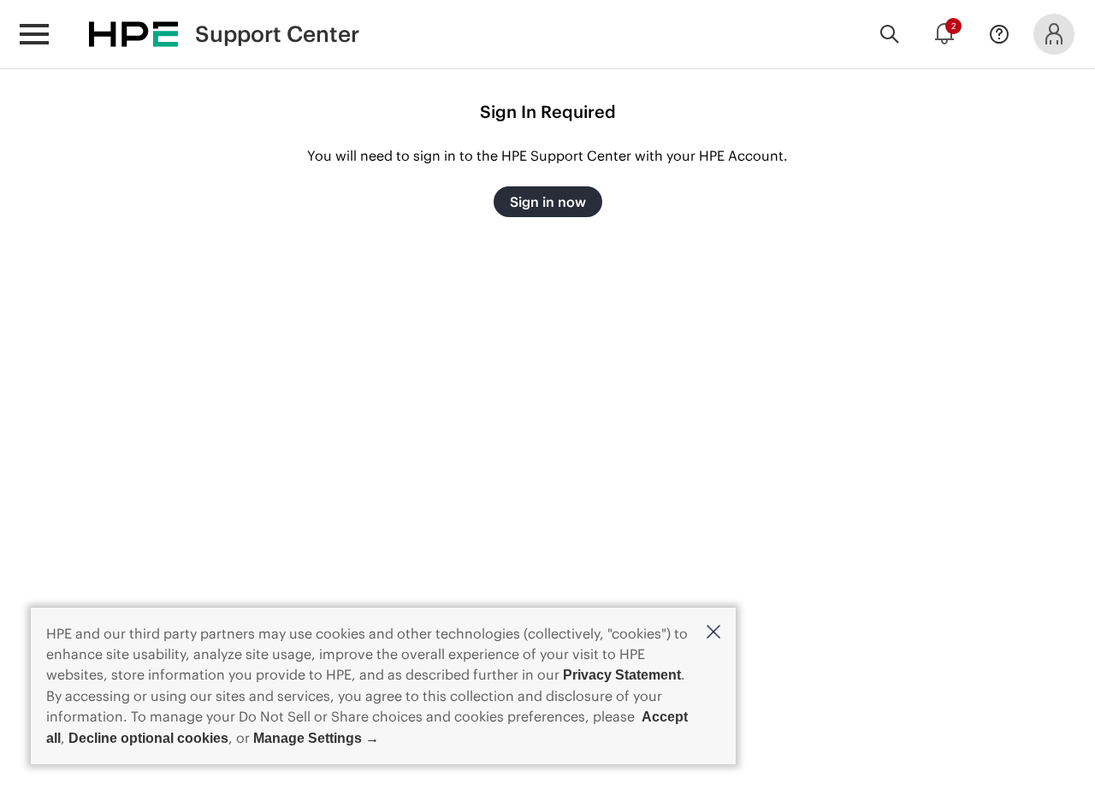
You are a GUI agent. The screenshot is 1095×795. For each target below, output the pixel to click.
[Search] (889, 34)
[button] (713, 633)
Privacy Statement (622, 675)
